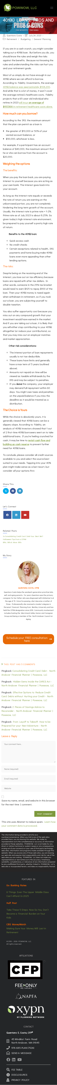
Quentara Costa (14, 35)
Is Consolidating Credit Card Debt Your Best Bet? (23, 536)
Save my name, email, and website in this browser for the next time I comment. (28, 802)
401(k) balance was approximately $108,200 (26, 87)
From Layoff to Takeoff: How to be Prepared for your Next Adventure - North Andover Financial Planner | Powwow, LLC (25, 725)
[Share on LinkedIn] (20, 491)
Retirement (12, 39)
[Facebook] (7, 515)
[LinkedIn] (16, 515)
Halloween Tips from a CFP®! (14, 539)
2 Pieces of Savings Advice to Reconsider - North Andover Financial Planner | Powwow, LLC (27, 710)
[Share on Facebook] (13, 491)
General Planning (42, 39)
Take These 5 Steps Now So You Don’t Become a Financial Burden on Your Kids (27, 913)
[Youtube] (25, 515)
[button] (51, 7)
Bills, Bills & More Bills (12, 542)
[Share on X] (6, 491)
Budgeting (26, 39)
